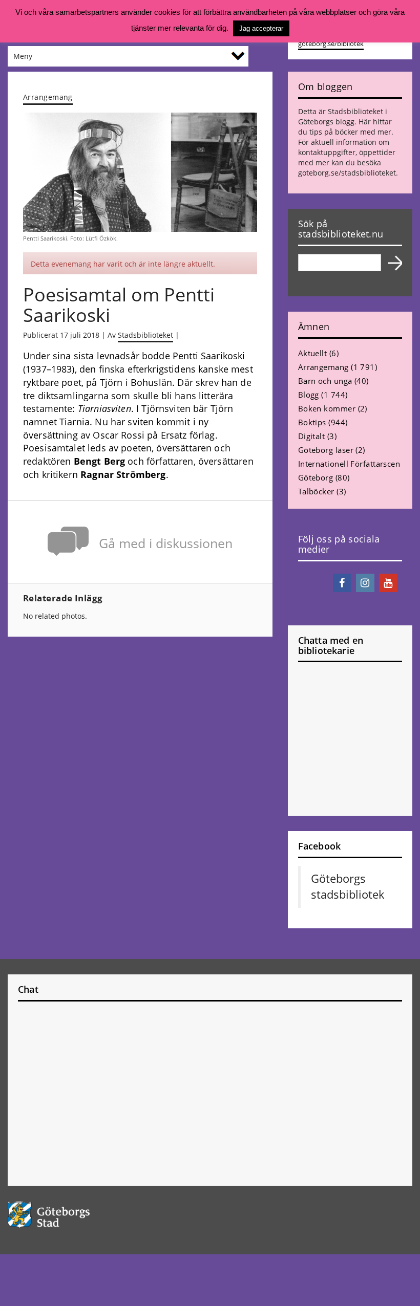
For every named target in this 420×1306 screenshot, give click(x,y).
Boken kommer (326, 408)
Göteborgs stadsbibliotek (348, 886)
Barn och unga (325, 381)
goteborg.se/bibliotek (331, 43)
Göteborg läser (325, 450)
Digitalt (311, 436)
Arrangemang (48, 97)
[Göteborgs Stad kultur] (210, 1214)
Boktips (312, 422)
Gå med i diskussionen (166, 543)
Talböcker (316, 491)
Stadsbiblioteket (145, 335)
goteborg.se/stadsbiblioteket (347, 173)
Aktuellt (312, 353)
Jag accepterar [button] (261, 28)
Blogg (308, 394)
